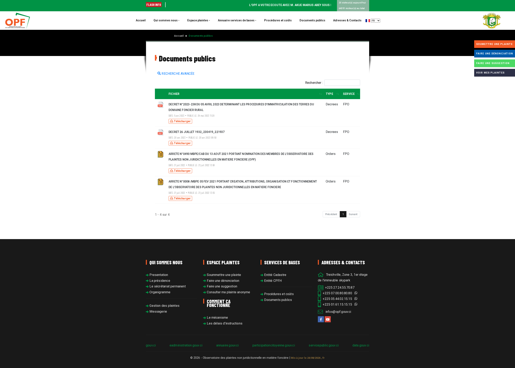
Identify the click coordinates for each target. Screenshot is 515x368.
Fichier (174, 93)
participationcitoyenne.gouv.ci (273, 345)
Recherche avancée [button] (177, 74)
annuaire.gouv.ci (227, 345)
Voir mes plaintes (490, 72)
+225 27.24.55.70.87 (338, 287)
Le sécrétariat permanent (167, 286)
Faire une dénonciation (222, 281)
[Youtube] (328, 319)
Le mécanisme (217, 317)
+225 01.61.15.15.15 (337, 304)
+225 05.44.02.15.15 (337, 299)
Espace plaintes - (198, 20)
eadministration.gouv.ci (186, 345)
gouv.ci (151, 345)
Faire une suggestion (221, 286)
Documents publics (312, 20)
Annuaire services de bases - (237, 20)
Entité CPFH (272, 281)
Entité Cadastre (274, 275)
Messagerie (158, 311)
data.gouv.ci (360, 345)
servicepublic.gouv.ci (324, 345)
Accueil (141, 20)
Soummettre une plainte (223, 275)
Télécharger (182, 121)
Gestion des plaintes (164, 306)
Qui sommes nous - (166, 20)
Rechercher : (314, 83)
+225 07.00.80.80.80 (337, 293)
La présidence (159, 281)
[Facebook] (321, 319)
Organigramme (159, 292)
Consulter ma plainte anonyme (228, 292)
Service (349, 93)
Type (329, 93)
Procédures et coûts (278, 20)
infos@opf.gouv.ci (337, 312)
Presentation (158, 275)
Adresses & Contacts (347, 20)
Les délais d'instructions (224, 323)
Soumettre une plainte (494, 44)
